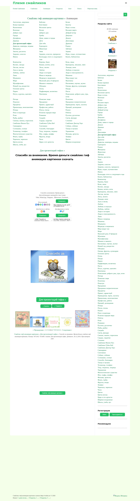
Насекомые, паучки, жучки (75, 83)
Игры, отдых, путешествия (75, 54)
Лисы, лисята (44, 67)
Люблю (42, 70)
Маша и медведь (45, 75)
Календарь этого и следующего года (111, 174)
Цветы (68, 139)
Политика (69, 99)
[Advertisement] (52, 175)
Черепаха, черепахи (20, 139)
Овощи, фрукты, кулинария (76, 86)
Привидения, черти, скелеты (76, 105)
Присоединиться (117, 414)
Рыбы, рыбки (18, 118)
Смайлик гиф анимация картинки (26, 334)
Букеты (68, 25)
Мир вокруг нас (71, 78)
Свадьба (42, 118)
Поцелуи (16, 102)
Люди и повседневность (74, 73)
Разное (68, 110)
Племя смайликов (29, 3)
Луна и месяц (18, 70)
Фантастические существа (22, 134)
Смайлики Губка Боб (47, 123)
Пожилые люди (44, 99)
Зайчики (69, 49)
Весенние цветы (45, 27)
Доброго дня (43, 33)
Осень (41, 89)
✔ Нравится (58, 306)
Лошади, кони (71, 67)
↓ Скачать (46, 306)
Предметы (16, 105)
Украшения (70, 131)
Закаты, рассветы (19, 51)
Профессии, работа (46, 107)
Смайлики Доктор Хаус (74, 123)
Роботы (68, 113)
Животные (43, 49)
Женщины (16, 49)
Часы (41, 139)
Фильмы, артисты (72, 134)
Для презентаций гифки (22, 43)
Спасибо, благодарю (46, 129)
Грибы (41, 35)
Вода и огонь (70, 27)
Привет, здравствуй (46, 105)
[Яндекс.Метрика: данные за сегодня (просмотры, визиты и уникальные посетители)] (120, 496)
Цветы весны (18, 142)
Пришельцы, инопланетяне (23, 107)
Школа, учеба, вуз (19, 145)
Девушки (69, 35)
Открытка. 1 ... (34, 498)
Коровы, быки (44, 62)
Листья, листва (18, 67)
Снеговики (43, 126)
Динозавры (70, 41)
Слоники (69, 121)
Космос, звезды (18, 65)
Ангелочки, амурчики (21, 22)
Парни (15, 91)
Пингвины (43, 94)
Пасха (68, 91)
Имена (15, 57)
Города (15, 35)
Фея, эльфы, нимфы (46, 134)
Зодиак (68, 51)
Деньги (68, 38)
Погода (15, 99)
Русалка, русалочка (73, 115)
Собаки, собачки (72, 126)
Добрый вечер (71, 33)
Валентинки (17, 27)
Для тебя (42, 43)
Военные (16, 30)
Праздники (43, 102)
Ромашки (42, 115)
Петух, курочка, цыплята (22, 94)
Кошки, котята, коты (46, 65)
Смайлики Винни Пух (21, 123)
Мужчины (69, 81)
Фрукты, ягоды (44, 137)
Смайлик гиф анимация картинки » (46, 18)
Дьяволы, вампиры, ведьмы (23, 46)
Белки (68, 22)
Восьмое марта (71, 30)
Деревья (16, 41)
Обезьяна (42, 86)
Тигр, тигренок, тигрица (48, 131)
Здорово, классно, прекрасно (50, 54)
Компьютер (17, 62)
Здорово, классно (19, 54)
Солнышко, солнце (20, 129)
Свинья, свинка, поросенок (23, 121)
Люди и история (45, 73)
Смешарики (17, 126)
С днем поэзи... (23, 498)
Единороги (43, 46)
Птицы (15, 110)
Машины (69, 75)
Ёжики (68, 46)
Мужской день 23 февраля (49, 81)
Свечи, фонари (71, 118)
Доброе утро (17, 33)
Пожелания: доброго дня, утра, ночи (111, 273)
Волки (41, 30)
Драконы (69, 43)
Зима (41, 51)
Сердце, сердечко (45, 121)
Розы (15, 115)
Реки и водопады (19, 113)
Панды (68, 89)
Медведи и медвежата (47, 78)
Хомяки (68, 137)
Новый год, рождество (21, 86)
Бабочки (42, 22)
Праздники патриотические (76, 102)
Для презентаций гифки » (52, 150)
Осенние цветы (18, 89)
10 (58, 330)
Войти (104, 414)
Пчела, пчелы (44, 110)
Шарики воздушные (73, 142)
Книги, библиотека (73, 57)
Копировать (62, 201)
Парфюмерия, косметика (48, 91)
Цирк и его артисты (46, 142)
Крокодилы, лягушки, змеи (75, 65)
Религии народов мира (47, 113)
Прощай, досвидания (73, 107)
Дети (41, 41)
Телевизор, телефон (20, 131)
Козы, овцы (70, 62)
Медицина (17, 78)
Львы (15, 75)
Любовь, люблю (19, 73)
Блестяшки (43, 25)
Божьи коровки (18, 25)
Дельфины (17, 38)
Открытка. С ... (45, 498)
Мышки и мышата (46, 83)
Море (15, 81)
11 (60, 330)
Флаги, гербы (18, 137)
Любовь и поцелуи (72, 70)
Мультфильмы (18, 83)
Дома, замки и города (47, 38)
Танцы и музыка (72, 129)
